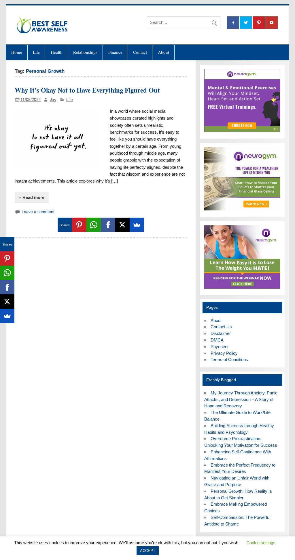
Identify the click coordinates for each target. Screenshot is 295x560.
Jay (53, 99)
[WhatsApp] (93, 225)
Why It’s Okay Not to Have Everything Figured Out (87, 90)
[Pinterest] (79, 225)
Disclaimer (221, 333)
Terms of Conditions (229, 359)
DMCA (217, 339)
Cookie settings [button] (260, 542)
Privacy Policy (224, 353)
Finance (115, 52)
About (163, 52)
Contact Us (221, 326)
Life (36, 52)
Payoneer (220, 346)
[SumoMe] (137, 225)
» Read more (31, 197)
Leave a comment (38, 212)
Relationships (85, 52)
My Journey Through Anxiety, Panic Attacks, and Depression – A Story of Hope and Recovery (240, 399)
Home (16, 52)
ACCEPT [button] (147, 551)
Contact (140, 52)
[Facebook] (108, 225)
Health (57, 52)
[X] (122, 225)
